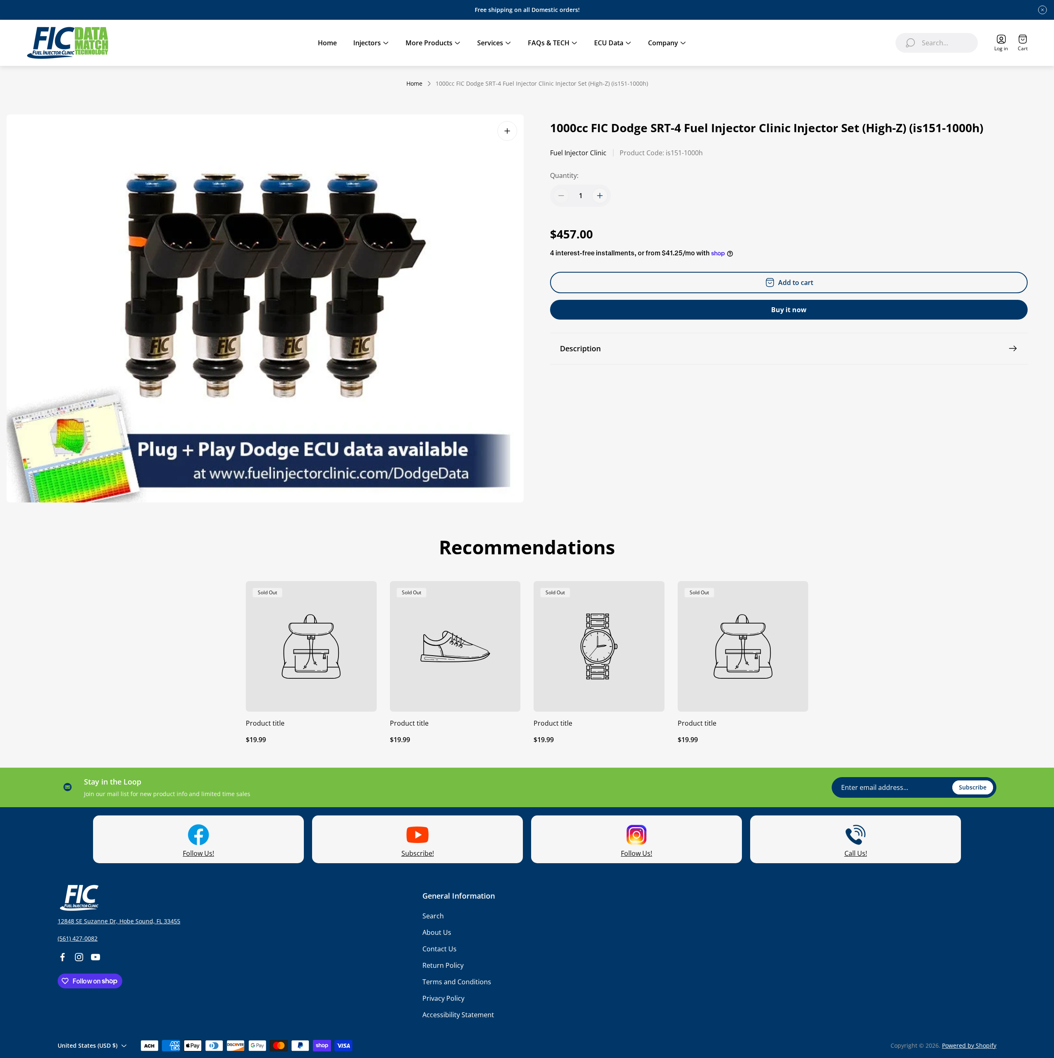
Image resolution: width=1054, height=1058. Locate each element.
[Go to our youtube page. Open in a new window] (95, 957)
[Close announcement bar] (1042, 10)
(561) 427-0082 (78, 938)
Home (414, 83)
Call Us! (855, 853)
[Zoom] (507, 131)
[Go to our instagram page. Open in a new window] (79, 957)
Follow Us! (198, 853)
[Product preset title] (311, 646)
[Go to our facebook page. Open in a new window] (63, 957)
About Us (436, 932)
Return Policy (443, 965)
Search (433, 915)
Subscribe (972, 787)
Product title (265, 723)
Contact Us (439, 948)
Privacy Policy (443, 998)
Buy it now (789, 309)
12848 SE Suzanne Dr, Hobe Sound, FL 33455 (119, 921)
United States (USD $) (87, 1045)
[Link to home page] (78, 898)
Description (580, 348)
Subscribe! (417, 853)
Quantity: (564, 175)
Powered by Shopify (969, 1045)
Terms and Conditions (456, 981)
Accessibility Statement (458, 1014)
